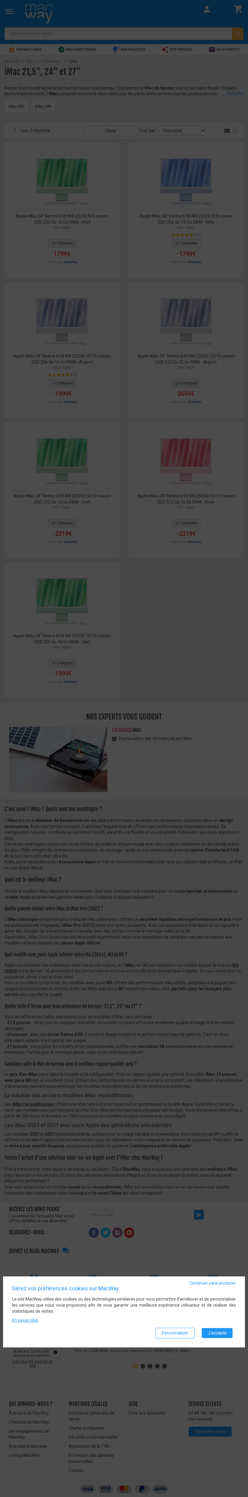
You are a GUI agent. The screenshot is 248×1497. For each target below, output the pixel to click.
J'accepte (217, 1332)
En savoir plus (25, 1320)
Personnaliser (175, 1332)
